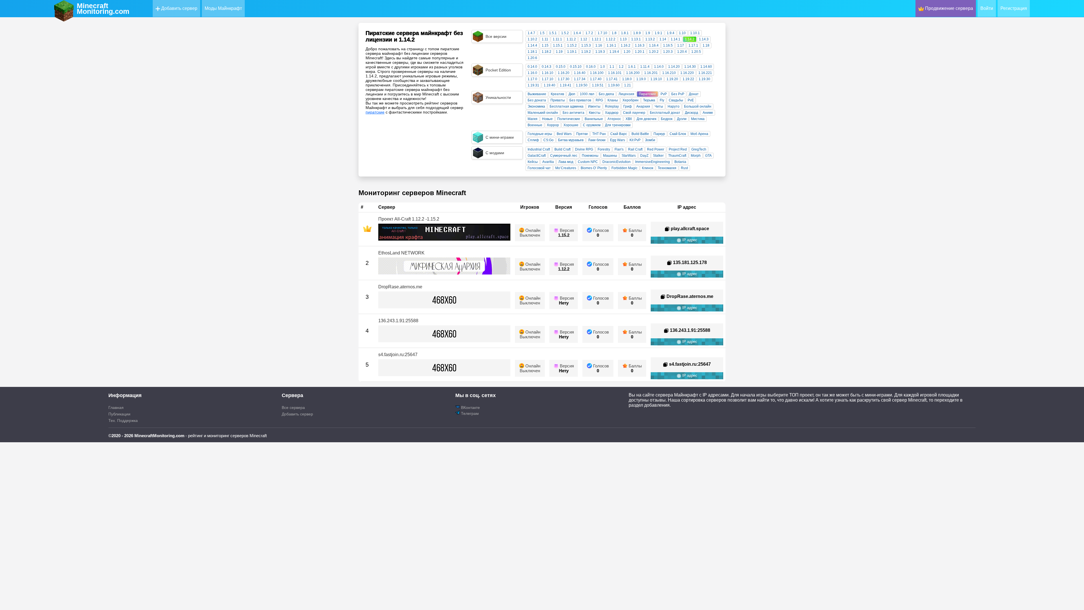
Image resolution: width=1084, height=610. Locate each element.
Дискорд (691, 112)
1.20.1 (639, 51)
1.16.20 (563, 73)
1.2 (621, 66)
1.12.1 (596, 39)
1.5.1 (553, 33)
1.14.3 (704, 39)
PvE (691, 100)
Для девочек (646, 119)
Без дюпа (606, 94)
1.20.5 (696, 51)
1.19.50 (581, 85)
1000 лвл (587, 94)
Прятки (582, 134)
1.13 (623, 39)
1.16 (598, 45)
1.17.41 (612, 79)
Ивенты (594, 106)
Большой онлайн (697, 106)
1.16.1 (611, 45)
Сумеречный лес (563, 155)
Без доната (537, 100)
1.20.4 (682, 51)
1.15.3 (586, 45)
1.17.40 (596, 79)
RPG (599, 100)
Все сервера (293, 407)
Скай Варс (618, 134)
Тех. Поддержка (123, 420)
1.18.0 (627, 79)
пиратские (375, 112)
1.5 (542, 33)
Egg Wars (617, 140)
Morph (696, 155)
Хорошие (570, 125)
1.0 (602, 66)
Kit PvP (635, 140)
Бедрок (666, 119)
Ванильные (594, 119)
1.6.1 (632, 66)
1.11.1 (557, 39)
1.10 (682, 33)
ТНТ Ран (599, 134)
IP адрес (689, 240)
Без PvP (677, 94)
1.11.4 (645, 66)
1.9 (647, 33)
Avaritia (548, 162)
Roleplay (612, 106)
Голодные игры (540, 134)
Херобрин (630, 100)
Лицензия (626, 94)
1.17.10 (547, 79)
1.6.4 (577, 33)
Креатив (557, 94)
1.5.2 (565, 33)
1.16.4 (654, 45)
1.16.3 (639, 45)
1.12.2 (610, 39)
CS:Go (548, 140)
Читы (659, 106)
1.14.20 (674, 66)
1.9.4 (670, 33)
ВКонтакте (470, 407)
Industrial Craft (539, 149)
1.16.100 (597, 73)
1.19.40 (549, 85)
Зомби (650, 140)
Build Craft (562, 149)
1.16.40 (579, 73)
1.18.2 (546, 51)
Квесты (594, 112)
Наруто (673, 106)
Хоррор (553, 125)
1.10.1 (695, 33)
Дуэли (682, 119)
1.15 (545, 45)
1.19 (559, 51)
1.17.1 (693, 45)
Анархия (643, 106)
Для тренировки (618, 125)
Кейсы (533, 162)
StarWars (629, 155)
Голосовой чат (539, 168)
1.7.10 (602, 33)
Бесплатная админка (566, 106)
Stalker (658, 155)
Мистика (698, 119)
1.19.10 (656, 79)
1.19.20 (672, 79)
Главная (116, 407)
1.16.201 (651, 73)
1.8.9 (637, 33)
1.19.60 (614, 85)
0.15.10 (576, 66)
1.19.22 (688, 79)
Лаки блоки (597, 140)
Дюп (572, 94)
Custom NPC (588, 162)
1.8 (614, 33)
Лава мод (565, 162)
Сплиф (533, 140)
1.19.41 (565, 85)
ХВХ (629, 119)
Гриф (627, 106)
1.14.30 (690, 66)
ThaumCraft (677, 155)
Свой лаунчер (634, 112)
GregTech (698, 149)
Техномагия (667, 168)
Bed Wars (564, 134)
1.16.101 (615, 73)
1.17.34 (579, 79)
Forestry (604, 149)
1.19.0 (641, 79)
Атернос (614, 119)
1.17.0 (532, 79)
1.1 (611, 66)
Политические (568, 119)
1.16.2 (625, 45)
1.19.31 (533, 85)
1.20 (627, 51)
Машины (610, 155)
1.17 (680, 45)
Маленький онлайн (543, 112)
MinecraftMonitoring (103, 8)
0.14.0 (532, 66)
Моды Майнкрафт (223, 8)
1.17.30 (563, 79)
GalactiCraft (537, 155)
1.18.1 (532, 51)
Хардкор (612, 112)
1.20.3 (668, 51)
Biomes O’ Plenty (594, 168)
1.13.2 (650, 39)
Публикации (119, 414)
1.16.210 (669, 73)
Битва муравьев (570, 140)
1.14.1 (675, 39)
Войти (986, 8)
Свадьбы (676, 100)
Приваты (557, 100)
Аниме (708, 112)
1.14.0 (659, 66)
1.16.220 (687, 73)
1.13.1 (636, 39)
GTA (708, 155)
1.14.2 (689, 39)
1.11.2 (571, 39)
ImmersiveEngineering (652, 162)
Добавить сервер (178, 8)
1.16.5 (668, 45)
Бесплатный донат (665, 112)
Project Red (678, 149)
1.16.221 (705, 73)
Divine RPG (584, 149)
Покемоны (590, 155)
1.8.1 (625, 33)
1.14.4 (532, 45)
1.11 (545, 39)
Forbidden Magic (624, 168)
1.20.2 (654, 51)
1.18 (706, 45)
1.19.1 (572, 51)
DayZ (644, 155)
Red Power (655, 149)
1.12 (583, 39)
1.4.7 (531, 33)
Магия (532, 119)
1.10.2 (532, 39)
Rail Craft (635, 149)
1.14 (662, 39)
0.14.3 (546, 66)
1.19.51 (598, 85)
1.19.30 (704, 79)
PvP (664, 94)
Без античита (573, 112)
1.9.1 (658, 33)
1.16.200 (633, 73)
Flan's (619, 149)
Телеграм (469, 413)
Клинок (647, 168)
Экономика (536, 106)
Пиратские (647, 94)
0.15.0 (560, 66)
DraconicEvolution (616, 162)
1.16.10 (547, 73)
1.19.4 (614, 51)
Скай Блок (678, 134)
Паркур (659, 134)
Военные (535, 125)
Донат (694, 94)
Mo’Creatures (565, 168)
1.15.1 (558, 45)
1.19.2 (586, 51)
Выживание (537, 94)
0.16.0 (591, 66)
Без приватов (580, 100)
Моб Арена (699, 134)
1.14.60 (706, 66)
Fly (662, 100)
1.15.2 (572, 45)
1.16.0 (532, 73)
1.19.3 (600, 51)
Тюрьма (649, 100)
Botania (680, 162)
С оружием (591, 125)
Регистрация (1013, 8)
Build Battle (640, 134)
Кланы (612, 100)
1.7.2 (589, 33)
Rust (684, 168)
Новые (547, 119)
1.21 (627, 85)
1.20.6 (532, 58)
